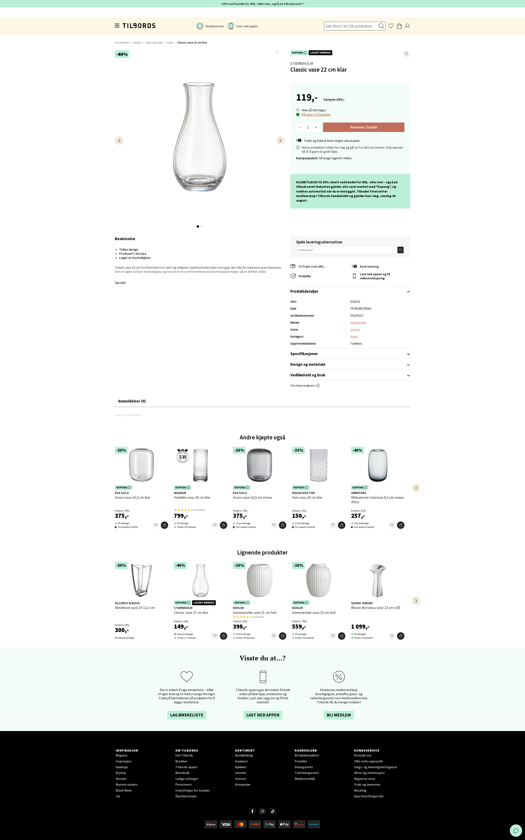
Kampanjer (243, 784)
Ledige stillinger (186, 779)
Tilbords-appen (186, 767)
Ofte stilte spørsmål (368, 761)
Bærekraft (182, 773)
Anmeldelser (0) (132, 401)
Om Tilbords (184, 755)
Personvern (183, 784)
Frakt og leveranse (367, 784)
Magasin (121, 755)
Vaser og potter (154, 42)
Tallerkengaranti (307, 773)
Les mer (120, 282)
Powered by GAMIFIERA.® (128, 415)
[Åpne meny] (117, 26)
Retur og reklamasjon (369, 773)
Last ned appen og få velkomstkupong (375, 276)
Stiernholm (301, 63)
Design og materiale (307, 364)
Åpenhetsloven (186, 796)
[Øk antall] (316, 127)
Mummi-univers (127, 784)
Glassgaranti (304, 767)
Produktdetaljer (304, 291)
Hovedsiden (122, 42)
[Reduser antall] (300, 127)
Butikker (181, 761)
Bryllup (121, 773)
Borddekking (244, 755)
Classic (355, 329)
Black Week (124, 790)
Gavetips (122, 767)
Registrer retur (364, 779)
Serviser (121, 779)
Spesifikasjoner (304, 353)
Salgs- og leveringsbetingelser (375, 767)
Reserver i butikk (363, 127)
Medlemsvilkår (305, 779)
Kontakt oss (362, 755)
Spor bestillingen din (368, 796)
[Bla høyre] (280, 140)
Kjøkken (241, 767)
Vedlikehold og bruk (307, 374)
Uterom (240, 779)
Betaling (360, 790)
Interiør (137, 42)
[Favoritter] (155, 525)
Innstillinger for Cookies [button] (192, 790)
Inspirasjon (123, 761)
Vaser (170, 42)
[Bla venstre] (119, 140)
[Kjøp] (164, 525)
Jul (118, 796)
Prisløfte (305, 276)
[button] (406, 54)
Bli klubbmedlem (307, 755)
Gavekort (241, 761)
